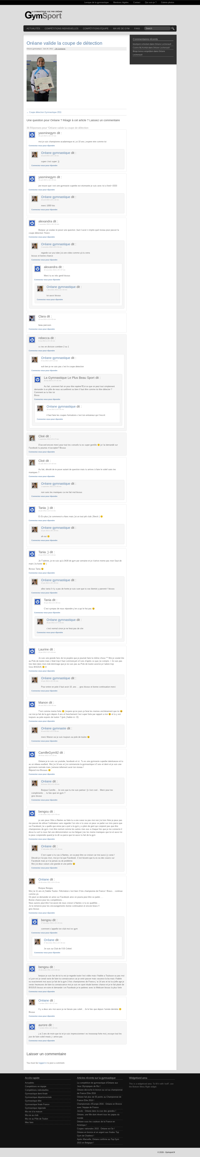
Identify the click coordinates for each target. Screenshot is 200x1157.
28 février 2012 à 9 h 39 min (50, 784)
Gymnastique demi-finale (36, 1093)
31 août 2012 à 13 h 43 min (47, 463)
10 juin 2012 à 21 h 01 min (49, 681)
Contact (136, 2)
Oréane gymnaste (53, 728)
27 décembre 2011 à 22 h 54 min (51, 849)
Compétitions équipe (95, 28)
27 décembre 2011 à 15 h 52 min (51, 923)
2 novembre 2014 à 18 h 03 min (48, 224)
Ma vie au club (31, 1115)
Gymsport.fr (170, 1152)
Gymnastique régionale (35, 1108)
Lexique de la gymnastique (96, 2)
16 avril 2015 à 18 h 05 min (47, 180)
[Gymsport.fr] (43, 13)
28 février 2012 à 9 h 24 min (47, 755)
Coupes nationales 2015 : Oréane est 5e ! (96, 1128)
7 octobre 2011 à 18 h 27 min (47, 1003)
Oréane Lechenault (163, 44)
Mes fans (29, 1122)
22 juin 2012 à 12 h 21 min (47, 511)
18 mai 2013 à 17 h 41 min (52, 380)
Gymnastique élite (33, 1101)
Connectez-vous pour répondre (42, 146)
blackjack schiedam (141, 44)
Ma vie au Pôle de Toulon (36, 1119)
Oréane (46, 781)
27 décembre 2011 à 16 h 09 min (49, 814)
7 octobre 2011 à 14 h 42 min (47, 1028)
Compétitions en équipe (35, 1086)
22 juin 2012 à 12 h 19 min (47, 555)
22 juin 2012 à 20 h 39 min (49, 530)
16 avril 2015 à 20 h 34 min (50, 156)
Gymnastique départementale (38, 1097)
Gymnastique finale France (37, 1104)
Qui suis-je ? (150, 2)
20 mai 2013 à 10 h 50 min (47, 319)
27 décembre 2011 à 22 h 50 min (54, 943)
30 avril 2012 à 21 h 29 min (50, 731)
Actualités (33, 28)
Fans (137, 28)
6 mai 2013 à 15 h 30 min (46, 341)
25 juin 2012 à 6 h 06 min (52, 603)
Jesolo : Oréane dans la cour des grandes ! (96, 1111)
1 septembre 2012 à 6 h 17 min (48, 439)
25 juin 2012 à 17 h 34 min (55, 623)
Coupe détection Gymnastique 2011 (44, 112)
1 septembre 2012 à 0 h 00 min (51, 486)
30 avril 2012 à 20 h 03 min (47, 705)
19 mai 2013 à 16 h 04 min (55, 409)
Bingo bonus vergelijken (143, 51)
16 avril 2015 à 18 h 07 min (47, 136)
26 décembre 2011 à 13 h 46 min (49, 970)
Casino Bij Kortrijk (140, 48)
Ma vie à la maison (33, 1111)
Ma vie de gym (121, 28)
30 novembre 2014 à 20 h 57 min (54, 270)
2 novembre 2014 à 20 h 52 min (51, 247)
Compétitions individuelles (61, 28)
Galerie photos (167, 2)
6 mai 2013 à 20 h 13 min (49, 361)
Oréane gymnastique (55, 153)
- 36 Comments (59, 49)
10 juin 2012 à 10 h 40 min (47, 652)
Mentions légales (121, 2)
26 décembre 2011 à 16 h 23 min (49, 882)
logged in (43, 1063)
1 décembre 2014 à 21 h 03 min (57, 290)
